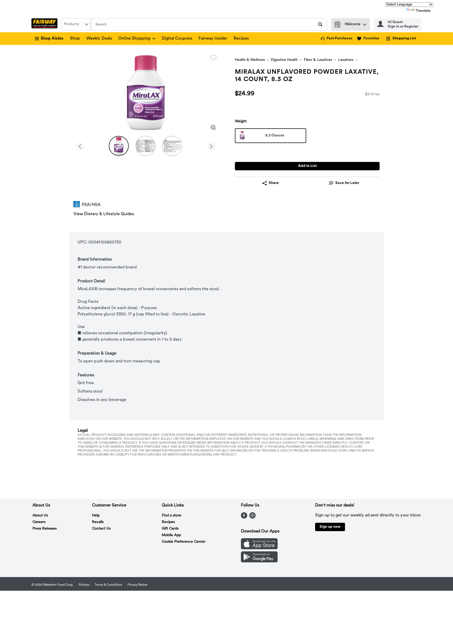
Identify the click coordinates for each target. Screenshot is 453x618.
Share (274, 183)
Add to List (307, 166)
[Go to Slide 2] (145, 146)
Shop (75, 38)
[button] (365, 23)
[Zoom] (213, 127)
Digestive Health (284, 60)
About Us (40, 515)
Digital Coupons (177, 38)
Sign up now (330, 527)
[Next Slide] (211, 145)
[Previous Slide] (80, 145)
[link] (336, 38)
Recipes (241, 38)
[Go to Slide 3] (172, 146)
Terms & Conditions (108, 585)
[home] (45, 24)
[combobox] (76, 24)
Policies (84, 585)
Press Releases (45, 529)
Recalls (98, 522)
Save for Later (347, 183)
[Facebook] (244, 517)
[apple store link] (259, 548)
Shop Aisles (52, 38)
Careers (39, 522)
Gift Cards (170, 529)
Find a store (171, 515)
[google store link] (259, 561)
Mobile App (171, 535)
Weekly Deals (99, 38)
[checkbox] (213, 58)
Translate (423, 11)
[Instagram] (252, 517)
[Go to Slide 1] (119, 146)
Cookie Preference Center (184, 542)
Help (96, 515)
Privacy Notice (137, 585)
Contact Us (101, 529)
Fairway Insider (212, 38)
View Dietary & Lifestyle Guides (103, 214)
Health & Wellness (250, 60)
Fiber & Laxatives (318, 60)
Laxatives (345, 60)
